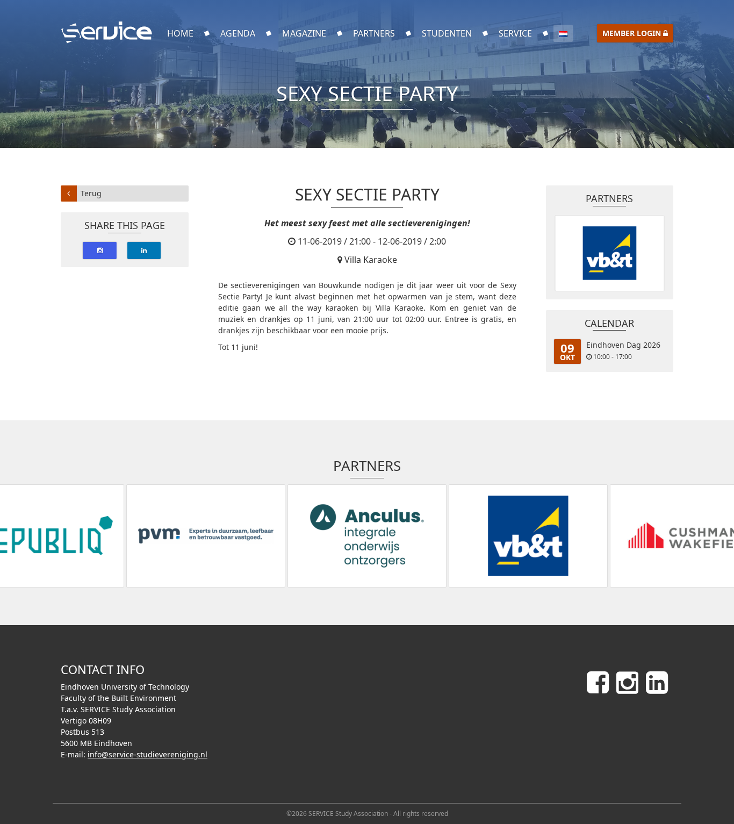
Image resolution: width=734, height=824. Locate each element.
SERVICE (515, 33)
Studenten (447, 33)
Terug (91, 193)
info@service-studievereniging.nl (147, 754)
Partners (374, 33)
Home (180, 33)
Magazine (304, 33)
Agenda (237, 33)
